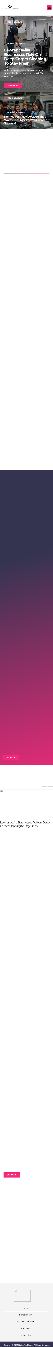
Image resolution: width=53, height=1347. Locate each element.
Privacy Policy (25, 1315)
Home (25, 1308)
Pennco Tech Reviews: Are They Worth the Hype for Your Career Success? (25, 120)
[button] (49, 7)
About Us (25, 1328)
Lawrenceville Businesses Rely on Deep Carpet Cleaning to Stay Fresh (25, 57)
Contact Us (25, 1335)
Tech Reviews (15, 22)
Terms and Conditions (25, 1321)
